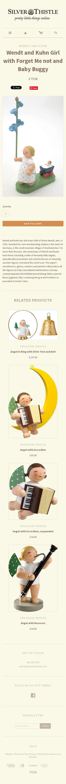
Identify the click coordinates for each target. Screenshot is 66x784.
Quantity (7, 206)
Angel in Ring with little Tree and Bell (33, 351)
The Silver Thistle (33, 346)
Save (35, 88)
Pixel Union (30, 754)
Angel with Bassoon (33, 623)
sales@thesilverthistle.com (33, 666)
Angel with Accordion (33, 449)
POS (39, 754)
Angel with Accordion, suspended (33, 531)
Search (33, 746)
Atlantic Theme (13, 754)
